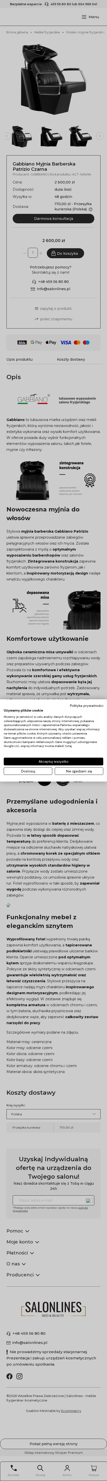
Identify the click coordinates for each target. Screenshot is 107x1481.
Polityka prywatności (86, 705)
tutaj (68, 746)
